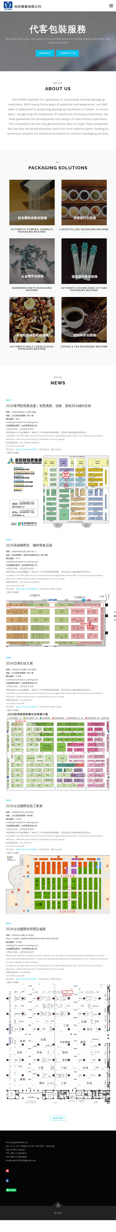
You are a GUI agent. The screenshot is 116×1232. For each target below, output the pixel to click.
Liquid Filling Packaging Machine (84, 229)
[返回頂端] (58, 1206)
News (9, 400)
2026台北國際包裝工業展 (24, 805)
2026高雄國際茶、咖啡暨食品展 (29, 545)
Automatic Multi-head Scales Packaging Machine (32, 347)
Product (45, 53)
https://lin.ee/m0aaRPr (26, 449)
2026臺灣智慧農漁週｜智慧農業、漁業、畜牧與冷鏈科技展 (48, 405)
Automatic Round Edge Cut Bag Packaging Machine (84, 289)
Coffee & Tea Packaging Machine (84, 346)
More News (58, 1118)
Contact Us (67, 53)
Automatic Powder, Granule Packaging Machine (32, 230)
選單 (110, 5)
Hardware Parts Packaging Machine (32, 289)
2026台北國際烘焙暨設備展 (26, 929)
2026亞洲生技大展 (19, 663)
